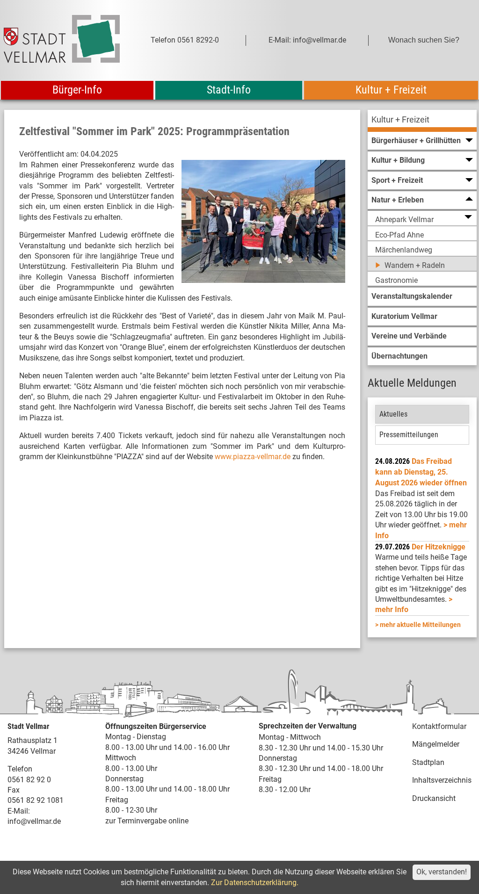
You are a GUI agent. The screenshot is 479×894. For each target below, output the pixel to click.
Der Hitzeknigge (438, 546)
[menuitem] (422, 121)
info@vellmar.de (34, 821)
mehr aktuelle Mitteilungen (420, 624)
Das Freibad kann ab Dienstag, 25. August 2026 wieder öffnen (421, 472)
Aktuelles (393, 414)
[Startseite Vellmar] (61, 40)
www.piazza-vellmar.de (252, 456)
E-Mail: (18, 811)
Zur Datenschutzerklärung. (254, 882)
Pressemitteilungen (408, 434)
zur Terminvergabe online (147, 820)
